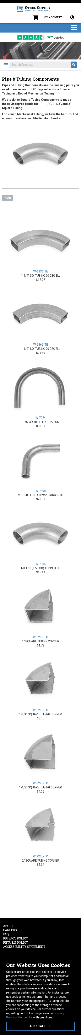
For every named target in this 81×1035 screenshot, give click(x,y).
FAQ (6, 934)
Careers (10, 930)
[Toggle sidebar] (6, 64)
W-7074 (41, 417)
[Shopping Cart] (35, 18)
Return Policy (15, 942)
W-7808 (41, 491)
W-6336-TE (40, 271)
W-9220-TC (40, 783)
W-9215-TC (40, 710)
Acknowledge (40, 1026)
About (8, 926)
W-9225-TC (40, 856)
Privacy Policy (15, 938)
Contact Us (25, 1017)
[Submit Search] (74, 65)
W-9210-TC (40, 637)
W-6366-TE (40, 344)
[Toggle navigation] (74, 28)
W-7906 (41, 564)
